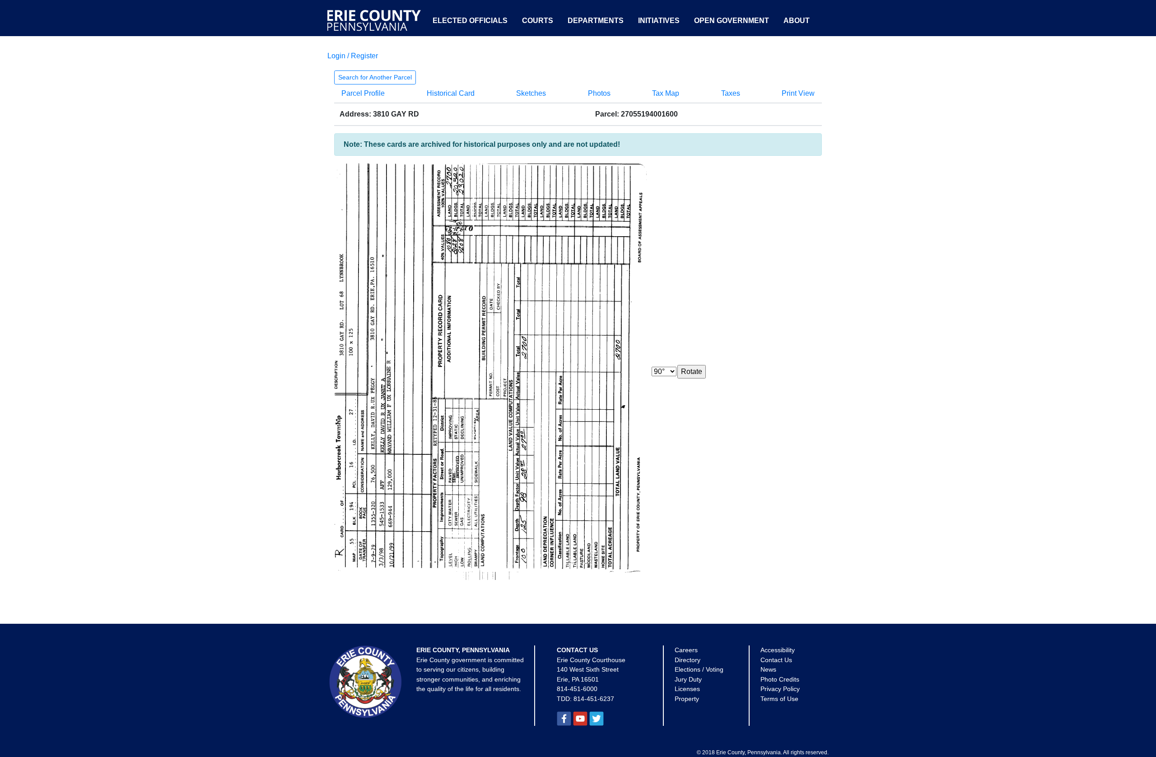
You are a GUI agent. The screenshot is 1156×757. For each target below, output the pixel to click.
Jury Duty (688, 679)
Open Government (731, 20)
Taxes (730, 93)
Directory (687, 660)
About (796, 20)
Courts (537, 20)
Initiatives (659, 20)
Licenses (687, 688)
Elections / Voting (699, 669)
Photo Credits (779, 679)
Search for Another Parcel (375, 77)
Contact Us (776, 660)
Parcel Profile (363, 93)
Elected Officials (470, 20)
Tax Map (665, 93)
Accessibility (777, 650)
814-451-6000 (577, 688)
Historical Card (451, 93)
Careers (686, 650)
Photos (599, 93)
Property (687, 698)
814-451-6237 (593, 698)
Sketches (531, 93)
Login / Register (352, 56)
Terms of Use (779, 698)
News (768, 669)
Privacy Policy (780, 688)
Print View (798, 93)
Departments (596, 20)
